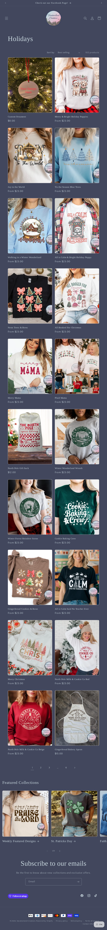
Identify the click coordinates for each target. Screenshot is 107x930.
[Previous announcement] (5, 3)
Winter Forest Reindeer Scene (23, 538)
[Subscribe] (78, 881)
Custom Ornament (17, 116)
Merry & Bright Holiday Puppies (71, 116)
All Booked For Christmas (68, 327)
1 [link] (32, 767)
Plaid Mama (61, 398)
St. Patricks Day (61, 841)
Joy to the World (16, 187)
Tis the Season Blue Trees (68, 187)
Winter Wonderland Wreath (69, 468)
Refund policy (76, 921)
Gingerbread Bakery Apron (68, 749)
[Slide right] (60, 851)
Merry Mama (14, 398)
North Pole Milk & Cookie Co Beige (26, 749)
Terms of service (92, 921)
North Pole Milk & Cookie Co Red (72, 679)
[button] (6, 18)
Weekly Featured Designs (19, 841)
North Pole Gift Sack (18, 468)
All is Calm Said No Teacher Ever (72, 609)
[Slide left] (47, 851)
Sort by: (51, 52)
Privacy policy (62, 921)
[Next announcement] (101, 3)
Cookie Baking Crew (65, 538)
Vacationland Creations (26, 921)
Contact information (91, 924)
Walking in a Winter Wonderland (24, 257)
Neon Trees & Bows (18, 327)
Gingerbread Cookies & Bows (23, 609)
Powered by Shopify (44, 921)
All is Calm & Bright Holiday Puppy (73, 257)
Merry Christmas (16, 679)
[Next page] (74, 767)
